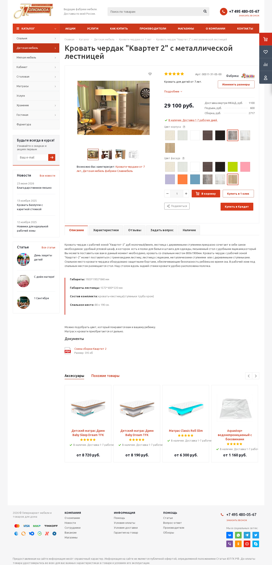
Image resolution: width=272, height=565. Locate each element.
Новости (70, 522)
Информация (124, 512)
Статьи (168, 517)
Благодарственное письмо (34, 187)
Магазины (186, 28)
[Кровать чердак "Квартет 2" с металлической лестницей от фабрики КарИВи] (113, 107)
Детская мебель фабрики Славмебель (108, 170)
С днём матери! (44, 276)
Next (255, 375)
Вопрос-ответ (172, 522)
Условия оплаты (124, 522)
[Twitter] (255, 535)
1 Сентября (41, 298)
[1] (166, 74)
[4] (178, 74)
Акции (70, 28)
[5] (182, 74)
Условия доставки (126, 527)
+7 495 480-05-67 (244, 11)
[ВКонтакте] (229, 535)
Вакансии (70, 532)
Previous (248, 375)
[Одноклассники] (238, 544)
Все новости (47, 175)
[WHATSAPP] (238, 535)
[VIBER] (229, 544)
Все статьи (48, 247)
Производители (153, 28)
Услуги (92, 28)
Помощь (170, 512)
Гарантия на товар (126, 532)
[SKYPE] (255, 544)
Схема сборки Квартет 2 (90, 348)
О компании (215, 28)
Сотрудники (73, 527)
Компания (73, 512)
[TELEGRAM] (247, 535)
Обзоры (168, 532)
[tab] (173, 91)
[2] (170, 74)
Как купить (119, 28)
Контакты (245, 28)
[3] (174, 74)
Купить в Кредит (237, 206)
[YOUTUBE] (247, 544)
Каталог (28, 28)
